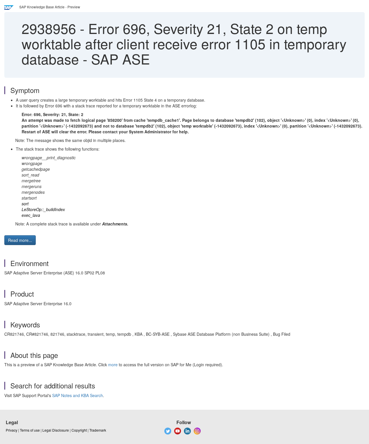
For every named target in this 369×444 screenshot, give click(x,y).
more (113, 364)
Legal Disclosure (55, 430)
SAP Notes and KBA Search (77, 395)
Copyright (79, 430)
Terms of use (30, 430)
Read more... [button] (20, 240)
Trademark (97, 430)
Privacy (11, 430)
